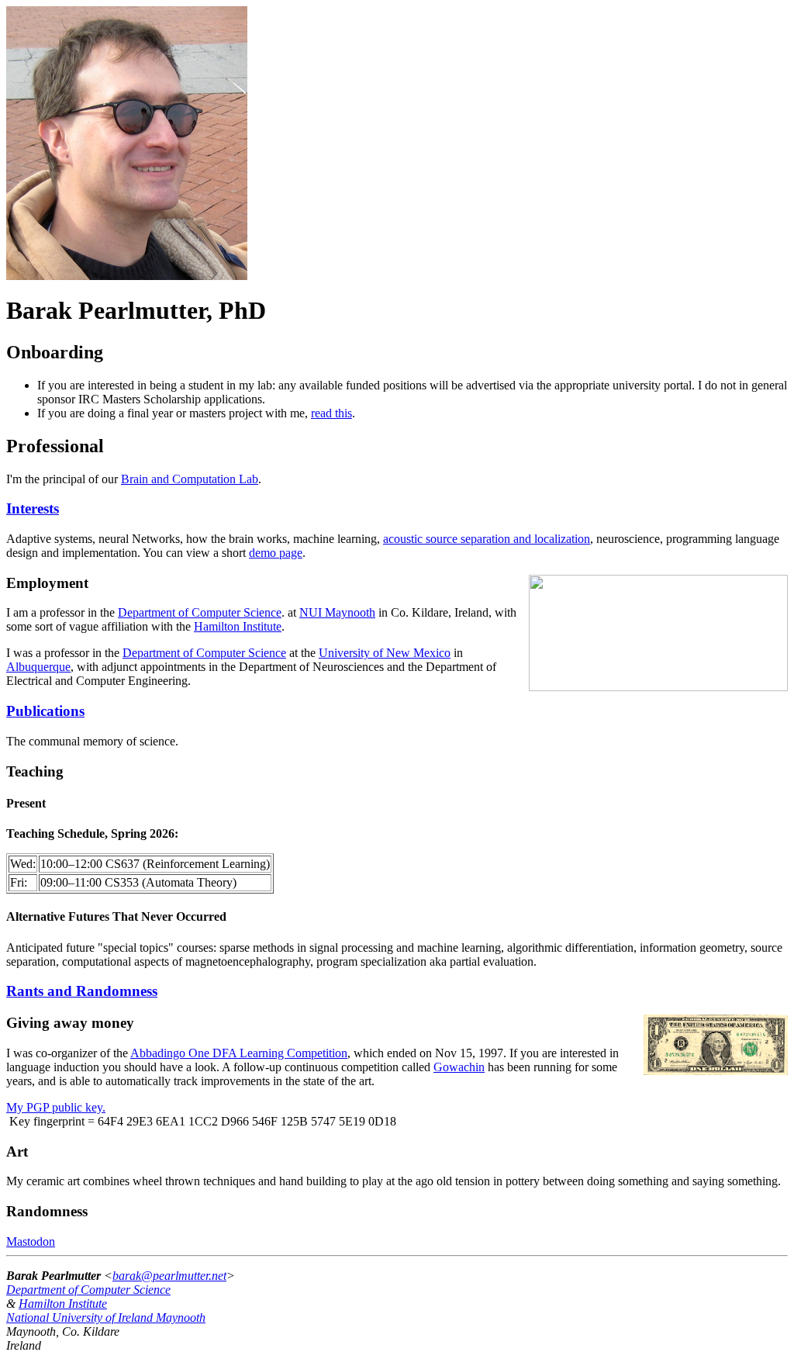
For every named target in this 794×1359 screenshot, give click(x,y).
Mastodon (30, 1241)
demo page (275, 552)
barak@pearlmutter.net (169, 1275)
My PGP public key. (55, 1107)
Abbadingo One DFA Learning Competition (238, 1053)
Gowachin (459, 1067)
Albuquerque (38, 666)
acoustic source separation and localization (486, 538)
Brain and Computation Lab (189, 479)
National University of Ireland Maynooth (105, 1317)
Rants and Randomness (81, 991)
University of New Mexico (385, 652)
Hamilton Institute (237, 626)
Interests (32, 508)
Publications (45, 711)
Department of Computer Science (199, 612)
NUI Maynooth (337, 612)
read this (331, 413)
